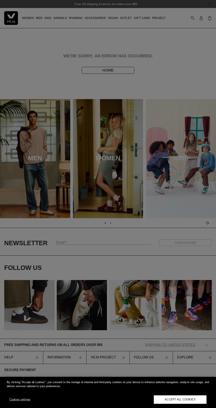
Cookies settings (19, 399)
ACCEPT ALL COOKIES (180, 399)
